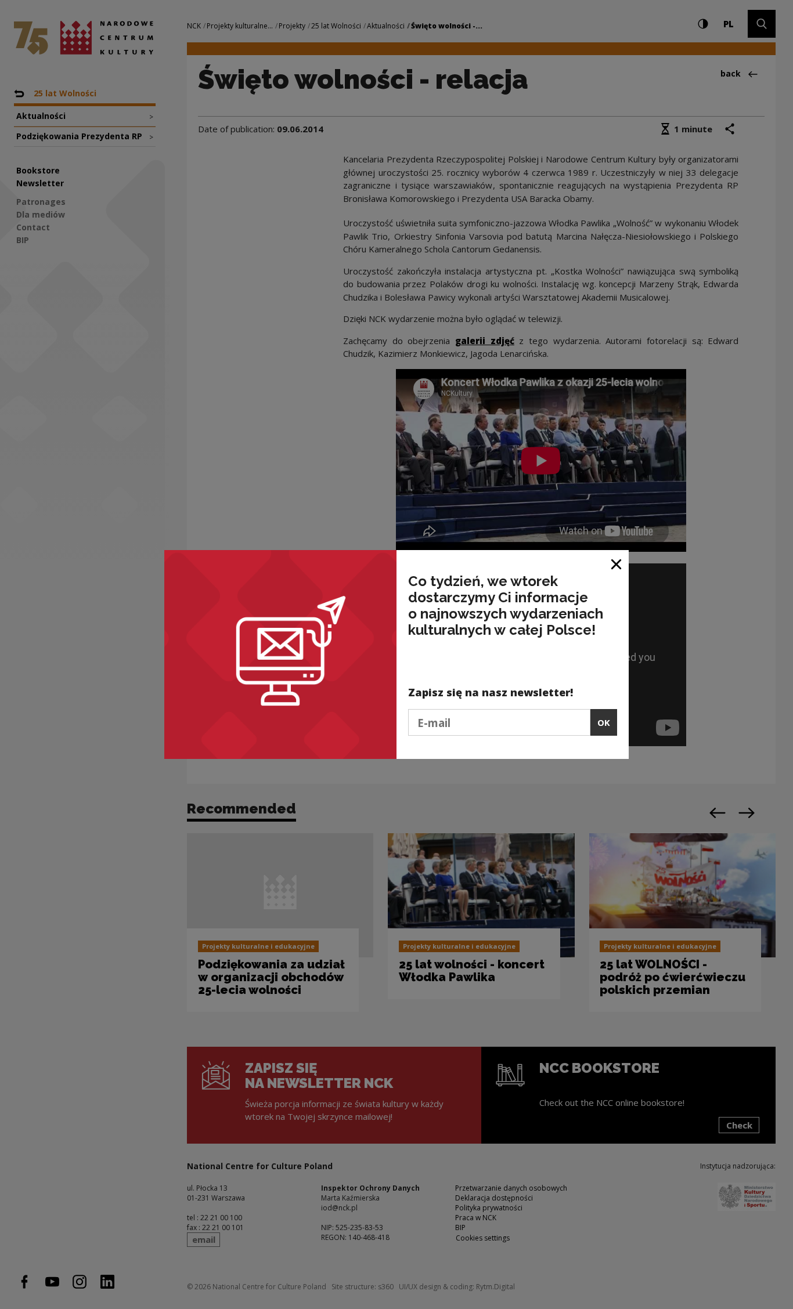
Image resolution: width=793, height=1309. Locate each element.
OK (603, 722)
